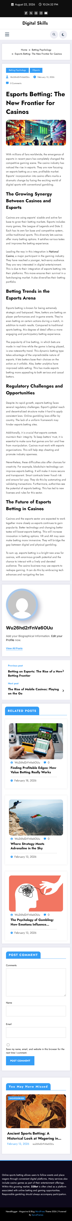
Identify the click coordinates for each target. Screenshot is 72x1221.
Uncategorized (16, 1098)
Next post (13, 683)
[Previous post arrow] (63, 671)
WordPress (40, 1211)
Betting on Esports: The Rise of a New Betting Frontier (35, 673)
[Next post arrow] (63, 690)
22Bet (34, 1186)
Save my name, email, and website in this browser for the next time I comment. (35, 1051)
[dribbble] (36, 13)
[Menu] (7, 34)
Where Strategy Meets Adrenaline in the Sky (27, 846)
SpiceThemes (37, 1214)
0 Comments (15, 83)
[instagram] (41, 13)
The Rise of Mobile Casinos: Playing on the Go (33, 691)
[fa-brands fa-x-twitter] (31, 13)
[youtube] (46, 13)
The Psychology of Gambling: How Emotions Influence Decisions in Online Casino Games (32, 922)
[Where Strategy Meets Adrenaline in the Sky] (36, 817)
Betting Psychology (17, 70)
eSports (36, 70)
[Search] (54, 35)
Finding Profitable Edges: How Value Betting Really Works (33, 770)
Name (9, 1003)
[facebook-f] (26, 13)
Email (9, 1024)
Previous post (15, 665)
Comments (11, 965)
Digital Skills (35, 23)
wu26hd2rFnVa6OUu (20, 77)
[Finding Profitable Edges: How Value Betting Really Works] (36, 741)
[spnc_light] (63, 35)
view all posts (14, 648)
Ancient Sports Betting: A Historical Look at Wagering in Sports (32, 1136)
